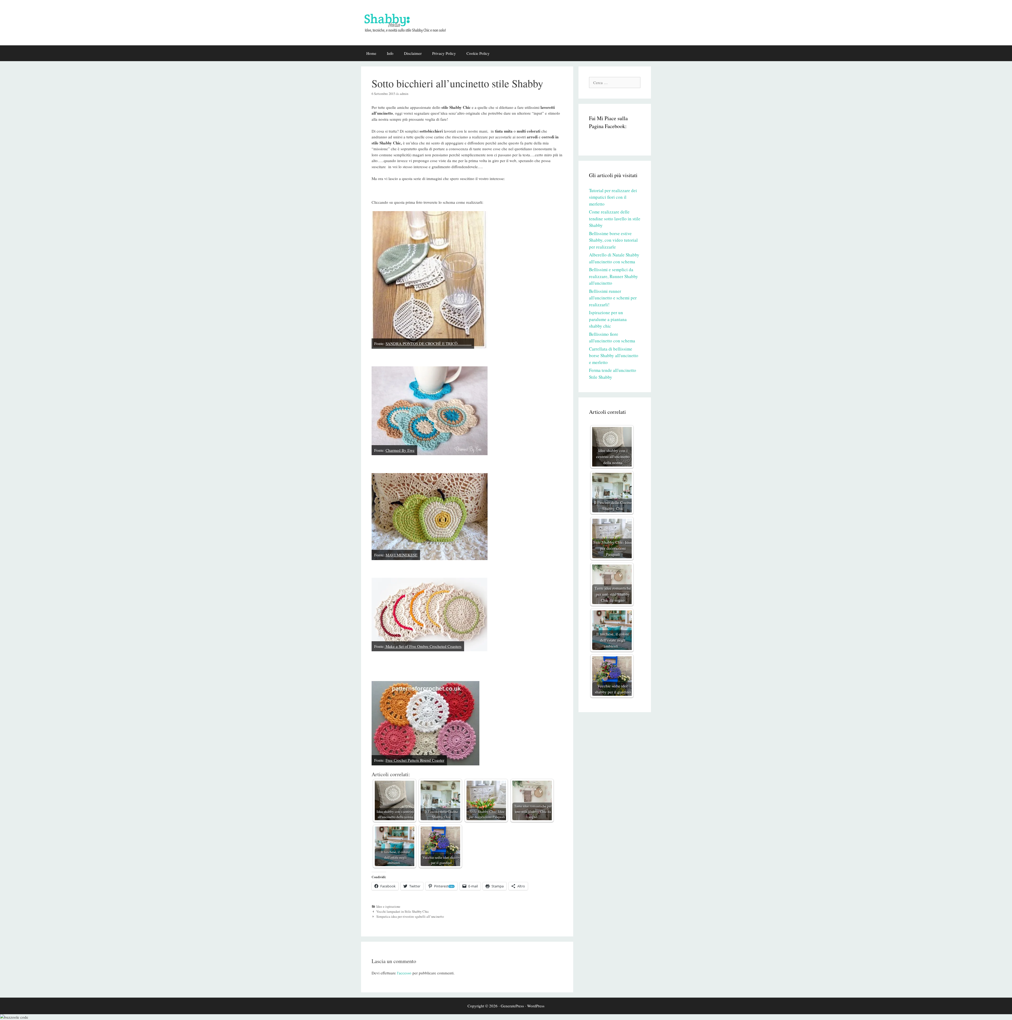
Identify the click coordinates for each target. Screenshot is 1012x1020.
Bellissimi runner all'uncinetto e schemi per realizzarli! (613, 298)
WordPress (535, 1005)
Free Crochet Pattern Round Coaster (415, 760)
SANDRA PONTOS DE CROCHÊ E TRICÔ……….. (428, 343)
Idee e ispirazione (388, 906)
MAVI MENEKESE (401, 554)
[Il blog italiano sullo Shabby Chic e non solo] (408, 22)
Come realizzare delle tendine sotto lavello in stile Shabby (614, 218)
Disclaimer (413, 53)
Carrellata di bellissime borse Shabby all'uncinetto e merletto (613, 355)
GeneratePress (512, 1005)
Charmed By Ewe (400, 450)
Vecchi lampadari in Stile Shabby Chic (402, 911)
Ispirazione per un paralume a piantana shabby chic (608, 319)
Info (390, 53)
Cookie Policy (478, 53)
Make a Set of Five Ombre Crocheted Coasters (423, 646)
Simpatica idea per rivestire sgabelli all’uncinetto (410, 916)
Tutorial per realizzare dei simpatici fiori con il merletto (613, 197)
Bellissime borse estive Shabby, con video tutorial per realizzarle (613, 240)
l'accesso (404, 972)
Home (371, 53)
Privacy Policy (444, 53)
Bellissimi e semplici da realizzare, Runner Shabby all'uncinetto (613, 276)
